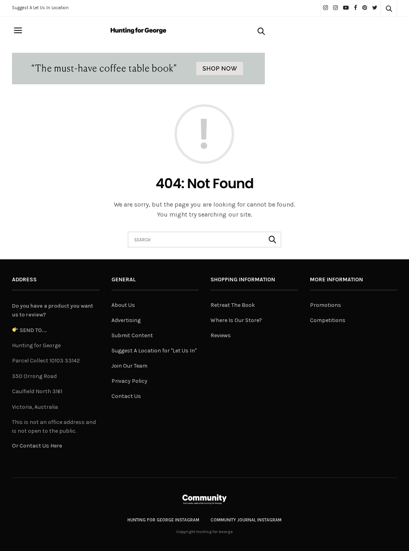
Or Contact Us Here (37, 445)
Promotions (325, 305)
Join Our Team (129, 365)
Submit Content (132, 335)
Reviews (220, 335)
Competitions (327, 320)
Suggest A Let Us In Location (40, 7)
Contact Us (126, 396)
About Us (123, 305)
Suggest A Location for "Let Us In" (154, 350)
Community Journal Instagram (246, 520)
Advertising (126, 320)
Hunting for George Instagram (163, 520)
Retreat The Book (232, 305)
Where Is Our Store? (236, 320)
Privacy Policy (129, 381)
